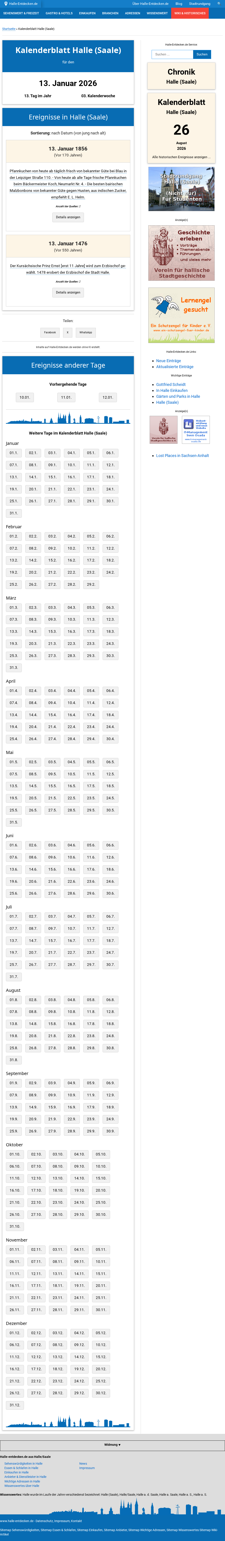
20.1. (33, 489)
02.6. (33, 845)
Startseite (8, 29)
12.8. (110, 1012)
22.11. (36, 1298)
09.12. (79, 1345)
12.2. (110, 548)
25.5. (14, 810)
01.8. (14, 1000)
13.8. (14, 1024)
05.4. (91, 691)
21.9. (52, 1119)
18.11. (58, 1286)
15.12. (101, 1357)
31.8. (14, 1060)
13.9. (14, 1107)
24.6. (110, 881)
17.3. (91, 631)
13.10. (58, 1178)
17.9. (91, 1107)
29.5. (91, 810)
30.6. (110, 893)
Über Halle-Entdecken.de (150, 4)
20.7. (33, 952)
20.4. (33, 727)
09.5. (52, 774)
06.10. (15, 1166)
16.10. (15, 1190)
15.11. (101, 1274)
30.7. (110, 965)
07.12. (36, 1345)
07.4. (14, 703)
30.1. (110, 501)
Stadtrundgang (199, 4)
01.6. (14, 845)
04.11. (79, 1249)
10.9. (72, 1095)
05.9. (91, 1083)
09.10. (79, 1166)
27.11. (36, 1310)
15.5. (52, 786)
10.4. (72, 703)
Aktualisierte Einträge (175, 366)
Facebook (50, 332)
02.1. (33, 453)
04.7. (72, 916)
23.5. (91, 798)
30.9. (110, 1131)
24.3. (110, 644)
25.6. (14, 893)
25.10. (101, 1202)
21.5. (52, 798)
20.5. (33, 798)
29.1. (91, 501)
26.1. (33, 501)
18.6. (110, 869)
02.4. (33, 691)
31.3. (14, 668)
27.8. (52, 1048)
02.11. (36, 1249)
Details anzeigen (68, 217)
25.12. (101, 1381)
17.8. (91, 1024)
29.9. (91, 1131)
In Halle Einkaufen (172, 390)
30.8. (110, 1048)
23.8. (91, 1036)
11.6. (91, 857)
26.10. (15, 1215)
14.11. (79, 1274)
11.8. (91, 1012)
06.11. (15, 1262)
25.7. (14, 965)
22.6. (72, 881)
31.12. (15, 1405)
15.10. (101, 1178)
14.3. (33, 631)
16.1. (72, 477)
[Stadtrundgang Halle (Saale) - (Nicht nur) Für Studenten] (181, 214)
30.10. (101, 1215)
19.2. (14, 572)
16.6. (72, 869)
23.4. (91, 727)
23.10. (58, 1202)
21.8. (52, 1036)
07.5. (14, 774)
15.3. (52, 631)
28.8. (72, 1048)
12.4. (110, 703)
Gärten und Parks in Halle (178, 396)
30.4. (110, 739)
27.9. (52, 1131)
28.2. (72, 584)
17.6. (91, 869)
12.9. (110, 1095)
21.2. (52, 572)
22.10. (36, 1202)
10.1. (72, 465)
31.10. (15, 1226)
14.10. (79, 1178)
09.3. (52, 619)
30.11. (101, 1310)
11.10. (15, 1178)
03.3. (52, 607)
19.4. (14, 727)
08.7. (33, 928)
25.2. (14, 584)
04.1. (72, 453)
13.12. (58, 1357)
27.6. (52, 893)
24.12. (79, 1381)
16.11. (15, 1286)
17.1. (91, 477)
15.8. (52, 1024)
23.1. (91, 489)
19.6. (14, 881)
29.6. (91, 893)
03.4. (52, 691)
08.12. (58, 1345)
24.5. (110, 798)
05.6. (91, 845)
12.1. (110, 465)
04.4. (72, 691)
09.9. (52, 1095)
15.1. (52, 477)
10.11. (101, 1262)
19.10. (79, 1190)
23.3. (91, 644)
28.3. (72, 656)
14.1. (33, 477)
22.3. (72, 644)
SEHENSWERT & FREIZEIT (21, 13)
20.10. (101, 1190)
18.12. (58, 1369)
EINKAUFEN (87, 13)
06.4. (110, 691)
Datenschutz (44, 1521)
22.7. (72, 952)
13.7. (14, 941)
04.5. (72, 762)
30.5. (110, 810)
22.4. (72, 727)
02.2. (33, 536)
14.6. (33, 869)
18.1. (110, 477)
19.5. (14, 798)
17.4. (91, 715)
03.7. (52, 916)
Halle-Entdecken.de (22, 4)
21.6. (52, 881)
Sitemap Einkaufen (90, 1530)
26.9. (33, 1131)
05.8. (91, 1000)
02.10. (36, 1154)
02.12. (36, 1333)
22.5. (72, 798)
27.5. (52, 810)
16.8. (72, 1024)
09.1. (52, 465)
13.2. (14, 560)
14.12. (79, 1357)
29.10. (79, 1215)
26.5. (33, 810)
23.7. (91, 952)
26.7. (33, 965)
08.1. (33, 465)
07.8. (14, 1012)
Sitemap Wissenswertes (183, 1530)
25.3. (14, 656)
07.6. (14, 857)
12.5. (110, 774)
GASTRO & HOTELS (59, 13)
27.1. (52, 501)
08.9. (33, 1095)
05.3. (91, 607)
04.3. (72, 607)
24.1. (110, 489)
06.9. (110, 1083)
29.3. (91, 656)
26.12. (15, 1393)
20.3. (33, 644)
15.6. (52, 869)
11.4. (91, 703)
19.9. (14, 1119)
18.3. (110, 631)
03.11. (58, 1249)
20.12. (101, 1369)
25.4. (14, 739)
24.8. (110, 1036)
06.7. (110, 916)
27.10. (36, 1215)
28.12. (58, 1393)
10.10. (101, 1166)
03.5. (52, 762)
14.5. (33, 786)
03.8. (52, 1000)
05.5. (91, 762)
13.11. (58, 1274)
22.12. (36, 1381)
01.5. (14, 762)
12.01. (108, 397)
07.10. (36, 1166)
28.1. (72, 501)
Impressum (87, 1468)
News (83, 1463)
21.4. (52, 727)
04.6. (72, 845)
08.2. (33, 548)
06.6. (110, 845)
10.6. (72, 857)
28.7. (72, 965)
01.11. (15, 1249)
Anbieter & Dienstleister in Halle (25, 1477)
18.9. (110, 1107)
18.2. (110, 560)
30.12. (101, 1393)
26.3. (33, 656)
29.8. (91, 1048)
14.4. (33, 715)
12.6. (110, 857)
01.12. (15, 1333)
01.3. (14, 607)
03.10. (58, 1154)
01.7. (14, 916)
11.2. (91, 548)
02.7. (33, 916)
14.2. (33, 560)
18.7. (110, 941)
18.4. (110, 715)
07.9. (14, 1095)
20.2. (33, 572)
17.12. (36, 1369)
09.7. (52, 928)
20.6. (33, 881)
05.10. (101, 1154)
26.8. (33, 1048)
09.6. (52, 857)
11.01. (66, 397)
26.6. (33, 893)
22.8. (72, 1036)
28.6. (72, 893)
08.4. (33, 703)
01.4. (14, 691)
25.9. (14, 1131)
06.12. (15, 1345)
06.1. (110, 453)
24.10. (79, 1202)
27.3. (52, 656)
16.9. (72, 1107)
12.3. (110, 619)
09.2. (52, 548)
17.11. (36, 1286)
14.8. (33, 1024)
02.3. (33, 607)
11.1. (91, 465)
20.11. (101, 1286)
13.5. (14, 786)
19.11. (79, 1286)
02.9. (33, 1083)
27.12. (36, 1393)
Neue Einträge (168, 360)
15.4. (52, 715)
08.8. (33, 1012)
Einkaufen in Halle (16, 1472)
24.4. (110, 727)
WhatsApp (86, 332)
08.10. (58, 1166)
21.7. (52, 952)
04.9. (72, 1083)
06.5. (110, 762)
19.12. (79, 1369)
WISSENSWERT (157, 13)
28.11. (58, 1310)
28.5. (72, 810)
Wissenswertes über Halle (21, 1486)
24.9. (110, 1119)
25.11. (101, 1298)
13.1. (14, 477)
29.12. (79, 1393)
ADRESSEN (132, 13)
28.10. (58, 1215)
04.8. (72, 1000)
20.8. (33, 1036)
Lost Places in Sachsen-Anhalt (182, 455)
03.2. (52, 536)
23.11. (58, 1298)
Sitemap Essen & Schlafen (58, 1530)
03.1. (52, 453)
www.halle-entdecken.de (16, 1521)
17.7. (91, 941)
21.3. (52, 644)
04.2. (72, 536)
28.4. (72, 739)
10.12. (101, 1345)
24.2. (110, 572)
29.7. (91, 965)
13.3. (14, 631)
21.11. (15, 1298)
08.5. (33, 774)
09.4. (52, 703)
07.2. (14, 548)
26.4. (33, 739)
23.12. (58, 1381)
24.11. (79, 1298)
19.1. (14, 489)
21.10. (15, 1202)
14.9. (33, 1107)
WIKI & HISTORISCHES (189, 13)
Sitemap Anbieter (115, 1530)
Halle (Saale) (167, 402)
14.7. (33, 941)
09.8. (52, 1012)
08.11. (58, 1262)
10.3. (72, 619)
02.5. (33, 762)
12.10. (36, 1178)
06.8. (110, 1000)
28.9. (72, 1131)
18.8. (110, 1024)
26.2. (33, 584)
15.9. (52, 1107)
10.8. (72, 1012)
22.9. (72, 1119)
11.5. (91, 774)
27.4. (52, 739)
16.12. (15, 1369)
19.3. (14, 644)
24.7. (110, 952)
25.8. (14, 1048)
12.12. (36, 1357)
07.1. (14, 465)
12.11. (36, 1274)
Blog (179, 4)
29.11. (79, 1310)
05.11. (101, 1249)
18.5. (110, 786)
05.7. (91, 916)
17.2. (91, 560)
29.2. (91, 584)
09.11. (79, 1262)
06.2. (110, 536)
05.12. (101, 1333)
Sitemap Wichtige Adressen (146, 1530)
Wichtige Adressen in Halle (22, 1481)
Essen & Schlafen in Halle (21, 1468)
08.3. (33, 619)
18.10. (58, 1190)
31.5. (14, 822)
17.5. (91, 786)
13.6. (14, 869)
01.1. (14, 453)
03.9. (52, 1083)
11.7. (91, 928)
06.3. (110, 607)
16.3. (72, 631)
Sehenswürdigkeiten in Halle (23, 1463)
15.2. (52, 560)
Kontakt (76, 1521)
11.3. (91, 619)
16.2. (72, 560)
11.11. (15, 1274)
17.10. (36, 1190)
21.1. (52, 489)
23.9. (91, 1119)
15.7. (52, 941)
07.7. (14, 928)
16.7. (72, 941)
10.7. (72, 928)
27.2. (52, 584)
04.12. (79, 1333)
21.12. (15, 1381)
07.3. (14, 619)
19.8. (14, 1036)
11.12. (15, 1357)
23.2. (91, 572)
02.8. (33, 1000)
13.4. (14, 715)
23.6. (91, 881)
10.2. (72, 548)
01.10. (15, 1154)
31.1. (14, 513)
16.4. (72, 715)
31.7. (14, 977)
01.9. (14, 1083)
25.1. (14, 501)
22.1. (72, 489)
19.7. (14, 952)
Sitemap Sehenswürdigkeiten (19, 1530)
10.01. (25, 397)
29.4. (91, 739)
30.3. (110, 656)
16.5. (72, 786)
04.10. (79, 1154)
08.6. (33, 857)
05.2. (91, 536)
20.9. (33, 1119)
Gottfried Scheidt (171, 384)
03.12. (58, 1333)
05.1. (91, 453)
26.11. (15, 1310)
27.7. (52, 965)
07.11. (36, 1262)
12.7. (110, 928)
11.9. (91, 1095)
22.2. (72, 572)
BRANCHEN (110, 13)
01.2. (14, 536)
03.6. (52, 845)
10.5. (72, 774)
